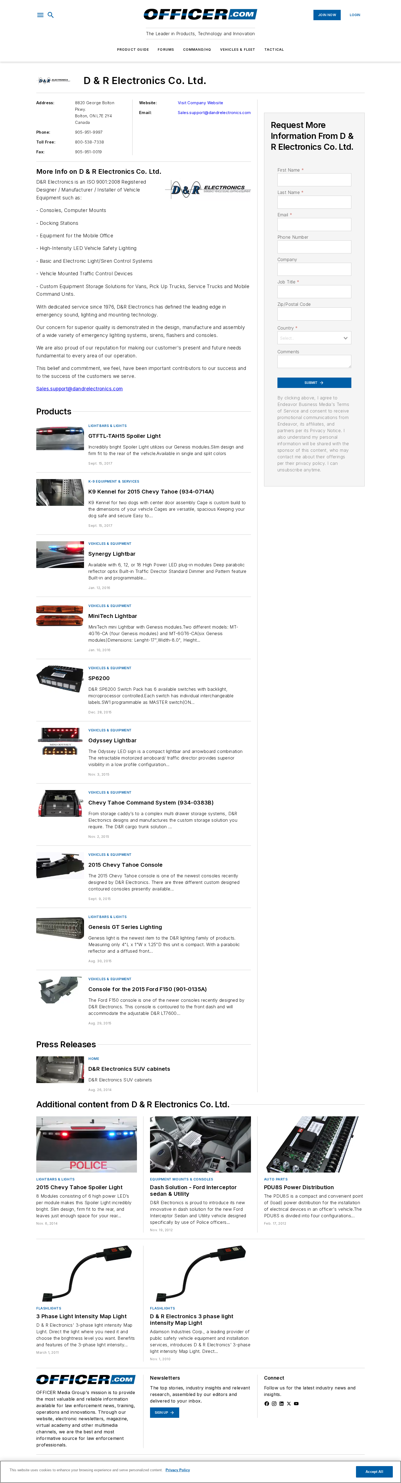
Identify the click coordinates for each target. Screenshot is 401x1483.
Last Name (290, 192)
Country (287, 328)
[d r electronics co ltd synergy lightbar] (60, 554)
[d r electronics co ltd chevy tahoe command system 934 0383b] (60, 803)
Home (93, 1059)
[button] (40, 15)
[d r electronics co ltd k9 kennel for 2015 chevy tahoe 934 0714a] (60, 492)
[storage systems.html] (60, 1069)
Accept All (374, 1472)
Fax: (40, 152)
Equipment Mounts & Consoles (181, 1179)
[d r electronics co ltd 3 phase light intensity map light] (86, 1274)
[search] (51, 15)
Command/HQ (197, 49)
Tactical (274, 49)
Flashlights (48, 1308)
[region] (200, 1472)
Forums (166, 49)
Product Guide (133, 49)
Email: (145, 112)
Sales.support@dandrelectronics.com (214, 112)
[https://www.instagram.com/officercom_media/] (274, 1403)
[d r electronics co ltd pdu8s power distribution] (314, 1144)
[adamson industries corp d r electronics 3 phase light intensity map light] (200, 1274)
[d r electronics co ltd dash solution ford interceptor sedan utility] (200, 1144)
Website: (148, 102)
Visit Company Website (200, 102)
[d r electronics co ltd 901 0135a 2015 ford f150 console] (60, 990)
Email (284, 214)
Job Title (288, 282)
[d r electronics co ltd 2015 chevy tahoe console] (60, 865)
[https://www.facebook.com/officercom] (267, 1403)
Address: (45, 102)
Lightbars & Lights (107, 426)
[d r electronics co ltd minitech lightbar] (60, 616)
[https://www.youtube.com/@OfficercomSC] (296, 1403)
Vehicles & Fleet (238, 49)
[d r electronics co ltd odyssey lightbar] (60, 741)
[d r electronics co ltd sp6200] (60, 679)
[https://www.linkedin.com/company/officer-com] (281, 1403)
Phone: (43, 132)
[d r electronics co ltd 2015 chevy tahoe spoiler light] (86, 1144)
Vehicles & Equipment (110, 544)
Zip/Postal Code (294, 304)
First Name (290, 170)
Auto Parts (276, 1179)
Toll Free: (45, 142)
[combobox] (314, 337)
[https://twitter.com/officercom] (289, 1403)
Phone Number (293, 237)
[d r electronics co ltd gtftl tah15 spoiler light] (60, 436)
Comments (288, 351)
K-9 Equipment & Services (113, 481)
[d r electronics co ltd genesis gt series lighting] (60, 927)
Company (287, 259)
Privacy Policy (178, 1470)
